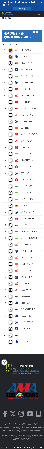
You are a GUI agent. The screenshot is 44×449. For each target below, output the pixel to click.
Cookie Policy (15, 427)
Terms (11, 424)
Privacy (17, 424)
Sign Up (22, 8)
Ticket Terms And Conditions (31, 430)
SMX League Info (24, 435)
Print (36, 31)
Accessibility (4, 427)
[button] (22, 5)
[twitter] (13, 415)
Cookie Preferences (9, 435)
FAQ (5, 424)
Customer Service (13, 430)
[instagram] (21, 415)
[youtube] (30, 415)
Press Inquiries (27, 427)
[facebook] (5, 415)
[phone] (38, 415)
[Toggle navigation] (39, 14)
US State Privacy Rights (30, 424)
